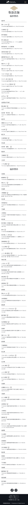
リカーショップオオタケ (7, 308)
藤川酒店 (3, 315)
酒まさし (3, 182)
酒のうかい (4, 335)
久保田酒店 (4, 138)
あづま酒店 (4, 377)
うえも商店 (4, 246)
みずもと (3, 96)
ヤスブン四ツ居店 (6, 79)
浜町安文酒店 (4, 52)
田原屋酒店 (4, 270)
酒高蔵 (3, 417)
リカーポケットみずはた (7, 355)
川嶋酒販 (3, 192)
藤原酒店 (3, 471)
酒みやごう (4, 63)
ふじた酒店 (4, 372)
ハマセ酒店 (4, 164)
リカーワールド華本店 (7, 84)
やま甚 (3, 129)
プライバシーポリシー (14, 498)
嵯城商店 (3, 177)
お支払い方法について (14, 495)
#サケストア (4, 424)
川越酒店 (3, 155)
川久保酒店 (4, 447)
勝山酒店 (3, 106)
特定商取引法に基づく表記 (14, 499)
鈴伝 (2, 229)
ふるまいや (4, 263)
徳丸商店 (3, 276)
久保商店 (3, 29)
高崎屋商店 (4, 241)
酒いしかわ (4, 24)
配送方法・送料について (14, 497)
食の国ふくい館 (5, 235)
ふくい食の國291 (5, 253)
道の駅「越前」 (5, 146)
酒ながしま (4, 293)
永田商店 (3, 404)
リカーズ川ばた (5, 74)
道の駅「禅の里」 (6, 113)
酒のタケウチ (4, 68)
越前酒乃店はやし (6, 57)
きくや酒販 (4, 397)
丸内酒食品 (4, 322)
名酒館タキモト (5, 387)
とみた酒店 (4, 365)
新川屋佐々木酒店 (6, 223)
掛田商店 (3, 283)
